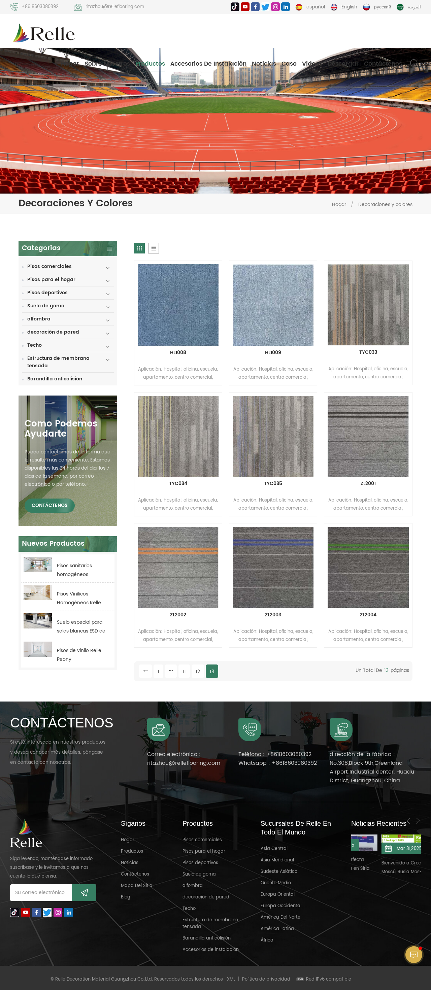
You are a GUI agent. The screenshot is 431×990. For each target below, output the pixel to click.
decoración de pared (53, 332)
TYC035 (273, 483)
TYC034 (178, 483)
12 (198, 672)
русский (382, 7)
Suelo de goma (46, 306)
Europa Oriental (278, 894)
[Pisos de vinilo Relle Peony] (38, 649)
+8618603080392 (40, 6)
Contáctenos (383, 64)
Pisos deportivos (47, 293)
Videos (312, 64)
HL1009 (273, 352)
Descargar (343, 64)
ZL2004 (368, 615)
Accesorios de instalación (208, 64)
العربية (414, 7)
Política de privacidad (266, 979)
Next (418, 821)
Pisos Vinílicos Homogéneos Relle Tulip (79, 598)
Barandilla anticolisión (54, 379)
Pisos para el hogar (51, 279)
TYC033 (368, 352)
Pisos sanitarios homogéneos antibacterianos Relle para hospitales (81, 570)
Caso (289, 64)
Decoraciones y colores (385, 204)
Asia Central (274, 848)
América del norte (280, 917)
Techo (34, 345)
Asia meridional (277, 860)
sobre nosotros (107, 64)
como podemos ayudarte (61, 429)
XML (231, 979)
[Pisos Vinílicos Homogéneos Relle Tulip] (38, 592)
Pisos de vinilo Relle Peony (79, 655)
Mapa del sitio (136, 885)
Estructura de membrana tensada (58, 362)
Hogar (70, 64)
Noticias (264, 64)
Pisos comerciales (49, 266)
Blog (125, 897)
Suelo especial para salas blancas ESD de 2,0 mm (81, 627)
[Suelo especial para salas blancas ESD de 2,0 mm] (38, 620)
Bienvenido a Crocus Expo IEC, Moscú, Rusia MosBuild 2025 (385, 868)
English (349, 7)
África (267, 940)
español (315, 7)
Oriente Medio (276, 883)
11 (184, 672)
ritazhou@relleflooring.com (115, 6)
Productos (150, 64)
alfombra (39, 319)
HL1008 (178, 352)
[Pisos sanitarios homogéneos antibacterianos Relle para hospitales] (38, 564)
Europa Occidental (281, 906)
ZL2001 (368, 483)
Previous (408, 821)
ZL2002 (178, 615)
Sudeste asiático (279, 871)
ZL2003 (273, 615)
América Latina (277, 928)
